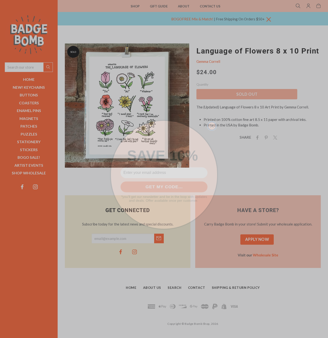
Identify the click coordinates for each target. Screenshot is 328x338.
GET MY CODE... (164, 181)
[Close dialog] (212, 120)
